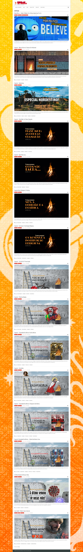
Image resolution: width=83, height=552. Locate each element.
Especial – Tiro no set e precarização (22, 261)
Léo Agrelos (22, 79)
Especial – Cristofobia (18, 368)
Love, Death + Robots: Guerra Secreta (22, 511)
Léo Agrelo (18, 507)
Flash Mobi (18, 151)
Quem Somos (43, 7)
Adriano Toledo (24, 156)
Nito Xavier (24, 49)
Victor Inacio (30, 151)
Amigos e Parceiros (18, 7)
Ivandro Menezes (24, 329)
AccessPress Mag (28, 550)
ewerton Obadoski (19, 293)
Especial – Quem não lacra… (20, 155)
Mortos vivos (27, 364)
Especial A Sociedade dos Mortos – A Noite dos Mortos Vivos (27, 439)
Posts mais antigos (17, 546)
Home (27, 7)
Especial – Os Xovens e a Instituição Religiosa (24, 226)
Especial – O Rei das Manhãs (20, 297)
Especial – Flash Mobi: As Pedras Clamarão (23, 119)
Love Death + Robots (33, 543)
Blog (24, 7)
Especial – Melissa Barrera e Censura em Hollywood (25, 47)
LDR (19, 512)
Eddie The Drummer (23, 543)
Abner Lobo (18, 543)
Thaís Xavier (30, 222)
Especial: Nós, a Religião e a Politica (22, 190)
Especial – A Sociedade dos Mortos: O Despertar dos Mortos (27, 404)
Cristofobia (23, 400)
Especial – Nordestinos (19, 83)
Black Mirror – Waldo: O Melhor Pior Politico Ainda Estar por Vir (27, 13)
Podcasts (37, 7)
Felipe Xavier (18, 79)
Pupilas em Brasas (25, 15)
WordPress (21, 550)
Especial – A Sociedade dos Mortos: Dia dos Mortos (25, 333)
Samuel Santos (32, 293)
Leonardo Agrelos (31, 15)
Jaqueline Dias (19, 364)
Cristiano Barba (24, 258)
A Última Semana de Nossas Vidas (21, 475)
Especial (16, 15)
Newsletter (32, 7)
